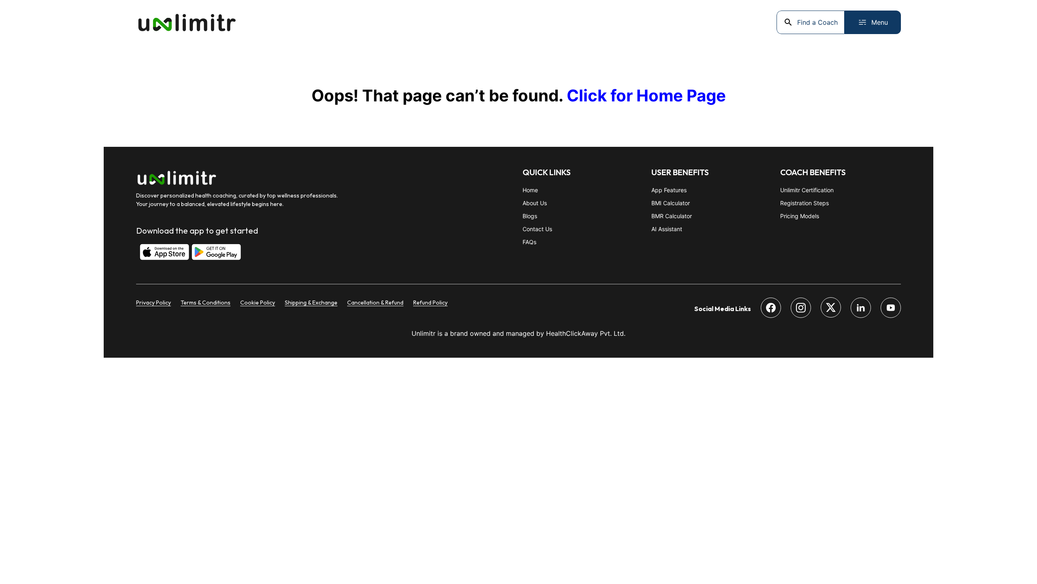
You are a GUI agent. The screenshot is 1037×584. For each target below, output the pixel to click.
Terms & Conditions (205, 302)
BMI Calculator (670, 203)
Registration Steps (804, 203)
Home (530, 190)
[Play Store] (212, 253)
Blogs (530, 216)
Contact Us (537, 228)
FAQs (529, 241)
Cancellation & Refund (375, 302)
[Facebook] (771, 308)
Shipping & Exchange (311, 302)
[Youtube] (891, 308)
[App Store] (160, 253)
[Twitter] (831, 308)
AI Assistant (666, 228)
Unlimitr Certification (807, 190)
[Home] (186, 22)
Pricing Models (799, 216)
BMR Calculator (671, 216)
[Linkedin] (861, 308)
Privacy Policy (153, 302)
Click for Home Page (646, 95)
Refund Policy (430, 302)
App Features (669, 190)
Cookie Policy (257, 302)
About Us (535, 203)
